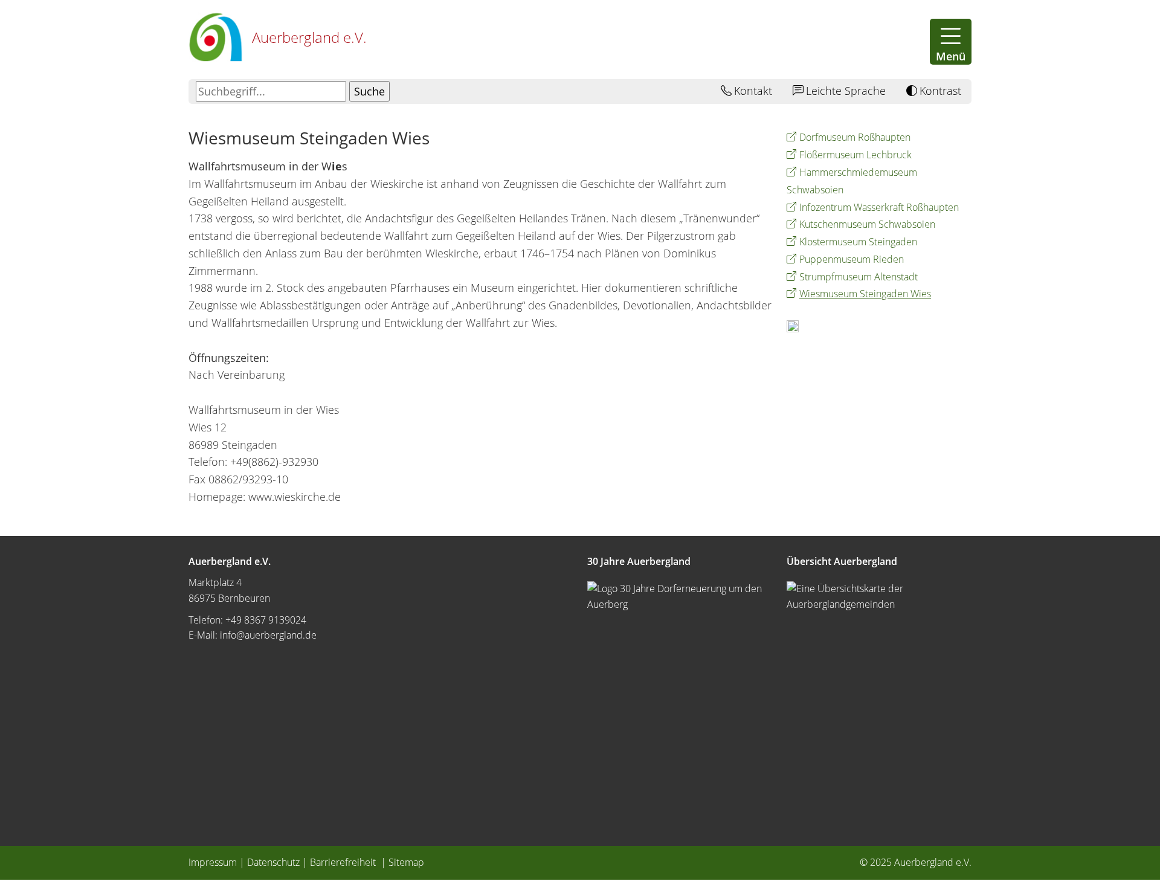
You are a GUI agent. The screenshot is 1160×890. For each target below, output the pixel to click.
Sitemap (406, 862)
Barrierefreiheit (344, 862)
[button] (950, 42)
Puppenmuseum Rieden (851, 259)
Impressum (212, 862)
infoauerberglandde (268, 635)
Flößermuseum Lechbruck (855, 154)
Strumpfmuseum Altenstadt (858, 276)
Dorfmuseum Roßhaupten (854, 137)
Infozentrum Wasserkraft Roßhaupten (879, 207)
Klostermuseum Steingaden (858, 241)
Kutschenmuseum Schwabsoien (867, 224)
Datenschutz (273, 862)
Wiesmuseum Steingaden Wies (865, 293)
